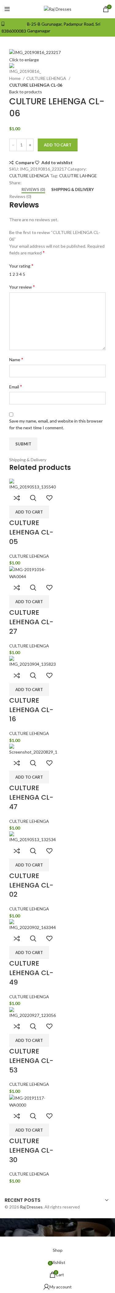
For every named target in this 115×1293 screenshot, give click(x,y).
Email (15, 386)
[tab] (33, 190)
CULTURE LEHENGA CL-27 (31, 622)
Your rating (21, 265)
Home (15, 78)
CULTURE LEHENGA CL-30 (31, 1150)
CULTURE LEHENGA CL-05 (31, 532)
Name (16, 359)
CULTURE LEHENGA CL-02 (31, 885)
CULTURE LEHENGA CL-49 (31, 973)
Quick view (33, 498)
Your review (22, 287)
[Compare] (17, 498)
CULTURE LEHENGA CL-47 (31, 797)
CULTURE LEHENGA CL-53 (31, 1060)
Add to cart (57, 144)
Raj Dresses (31, 1206)
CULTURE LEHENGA (46, 78)
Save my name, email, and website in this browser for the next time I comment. (56, 424)
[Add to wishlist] (49, 498)
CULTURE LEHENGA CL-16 (31, 710)
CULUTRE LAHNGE (78, 175)
